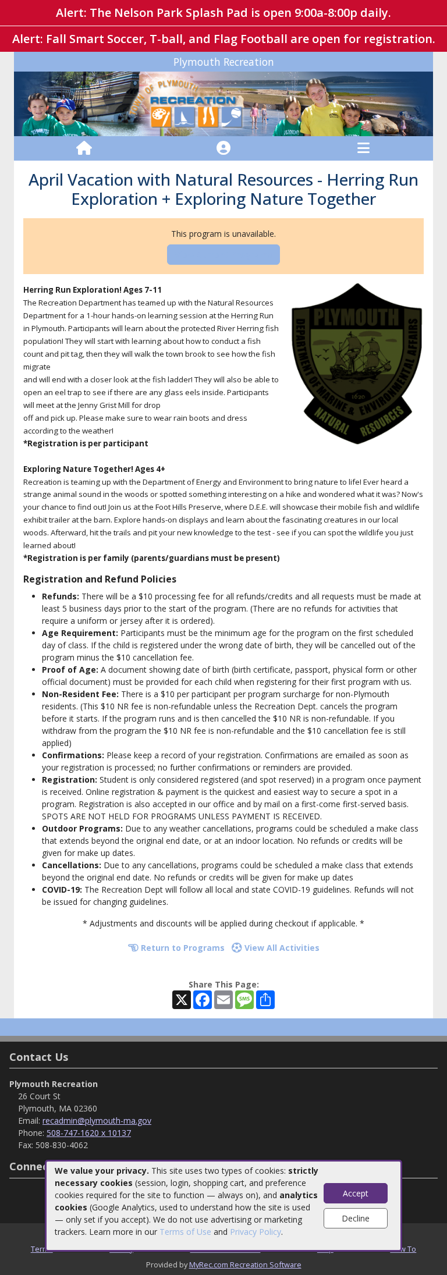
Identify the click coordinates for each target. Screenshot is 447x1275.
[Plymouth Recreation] (223, 102)
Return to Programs (182, 947)
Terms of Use (185, 1231)
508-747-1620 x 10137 (89, 1132)
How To (403, 1249)
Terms (42, 1249)
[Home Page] (84, 148)
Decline (356, 1218)
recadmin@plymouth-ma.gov (96, 1120)
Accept (355, 1193)
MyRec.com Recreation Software (245, 1264)
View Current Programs (223, 254)
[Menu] (363, 148)
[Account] (223, 148)
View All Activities (281, 947)
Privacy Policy (255, 1231)
